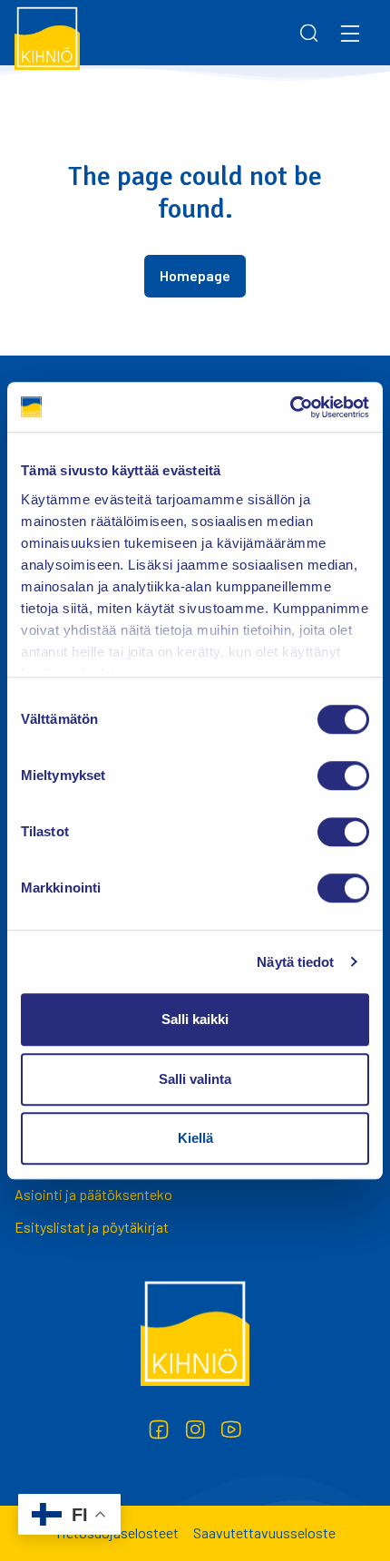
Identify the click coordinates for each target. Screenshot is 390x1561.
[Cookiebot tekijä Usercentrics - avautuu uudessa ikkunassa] (289, 407)
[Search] (309, 32)
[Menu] (350, 32)
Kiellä (195, 1138)
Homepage (195, 275)
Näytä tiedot (295, 962)
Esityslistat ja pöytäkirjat (92, 1226)
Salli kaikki (195, 1019)
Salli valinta (195, 1079)
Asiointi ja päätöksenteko (93, 1194)
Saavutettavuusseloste (264, 1532)
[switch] (343, 775)
